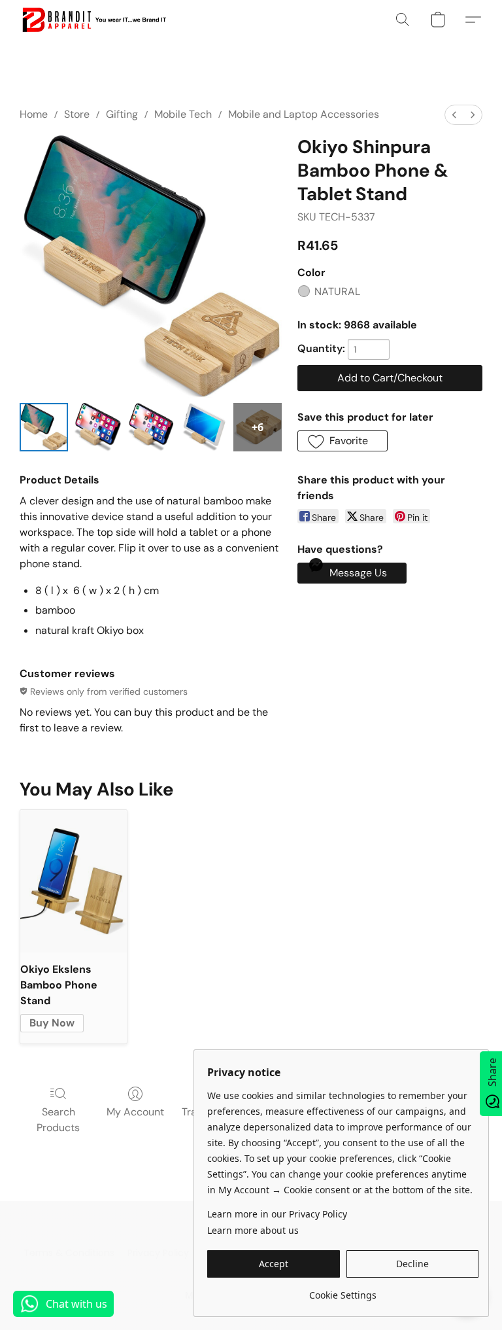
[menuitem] (454, 114)
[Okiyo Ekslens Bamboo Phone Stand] (73, 881)
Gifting (122, 114)
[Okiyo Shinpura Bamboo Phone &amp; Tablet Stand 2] (151, 427)
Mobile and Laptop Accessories (303, 114)
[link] (342, 1290)
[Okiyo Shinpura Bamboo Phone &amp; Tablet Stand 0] (44, 427)
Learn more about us (253, 1230)
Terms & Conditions (69, 1252)
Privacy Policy (158, 1252)
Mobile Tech (183, 114)
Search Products (58, 1119)
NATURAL (337, 291)
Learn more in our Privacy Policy (277, 1214)
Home (34, 114)
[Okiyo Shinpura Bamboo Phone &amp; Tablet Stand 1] (97, 427)
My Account (135, 1112)
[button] (93, 20)
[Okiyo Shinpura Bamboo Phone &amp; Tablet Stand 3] (204, 427)
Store (77, 114)
